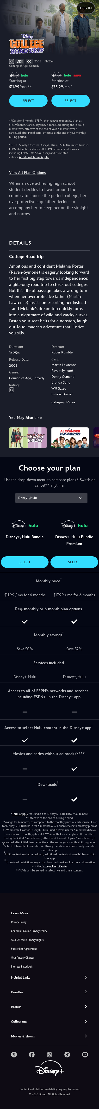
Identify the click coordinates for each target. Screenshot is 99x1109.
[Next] (90, 437)
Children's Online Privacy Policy (29, 931)
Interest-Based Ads (21, 966)
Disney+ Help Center (54, 866)
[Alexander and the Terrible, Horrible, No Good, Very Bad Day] (70, 437)
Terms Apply (20, 814)
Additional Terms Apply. (34, 157)
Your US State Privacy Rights (27, 940)
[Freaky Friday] (27, 437)
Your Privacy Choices (22, 957)
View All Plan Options (27, 172)
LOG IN (86, 8)
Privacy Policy (18, 922)
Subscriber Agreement (24, 948)
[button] (49, 977)
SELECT (28, 101)
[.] (14, 1054)
